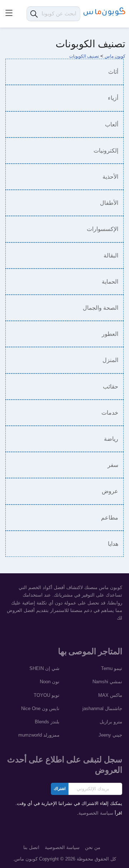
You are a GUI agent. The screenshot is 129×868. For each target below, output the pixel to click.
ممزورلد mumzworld (38, 735)
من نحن (92, 847)
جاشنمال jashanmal (102, 708)
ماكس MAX (110, 695)
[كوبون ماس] (104, 11)
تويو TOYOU (46, 695)
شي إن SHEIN (44, 668)
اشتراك (60, 789)
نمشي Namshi (107, 681)
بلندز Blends (47, 721)
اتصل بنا (31, 847)
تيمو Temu (111, 668)
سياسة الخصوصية (95, 813)
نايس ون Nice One (40, 708)
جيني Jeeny (110, 735)
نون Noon (49, 681)
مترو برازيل (111, 721)
